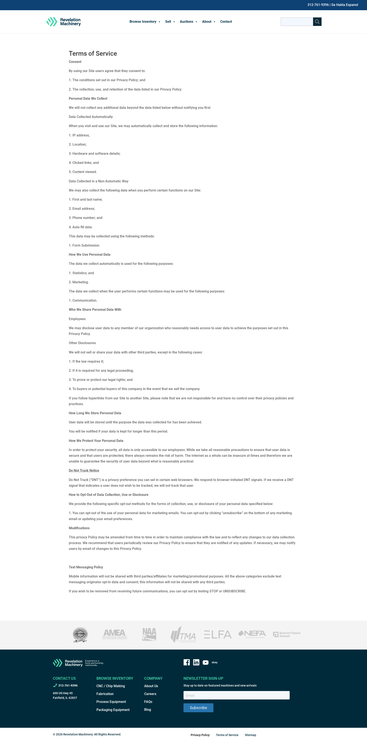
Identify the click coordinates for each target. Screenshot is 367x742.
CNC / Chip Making (110, 686)
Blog (147, 710)
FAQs (148, 702)
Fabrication (105, 694)
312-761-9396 (318, 5)
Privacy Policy (200, 735)
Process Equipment (111, 702)
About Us (151, 686)
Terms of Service (227, 735)
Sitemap (250, 735)
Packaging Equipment (113, 710)
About (206, 22)
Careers (150, 694)
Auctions (186, 22)
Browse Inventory (143, 22)
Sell (168, 22)
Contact (226, 22)
